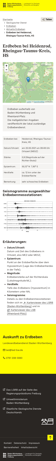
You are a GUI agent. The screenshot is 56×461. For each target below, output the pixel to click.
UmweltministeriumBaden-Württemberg (17, 401)
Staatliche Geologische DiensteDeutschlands (23, 410)
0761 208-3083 (14, 357)
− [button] (6, 69)
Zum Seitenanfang (50, 438)
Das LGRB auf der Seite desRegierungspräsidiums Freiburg (23, 391)
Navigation (51, 5)
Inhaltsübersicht (29, 447)
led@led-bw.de (14, 350)
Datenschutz (20, 443)
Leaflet (29, 102)
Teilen (49, 19)
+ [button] (6, 65)
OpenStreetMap (39, 102)
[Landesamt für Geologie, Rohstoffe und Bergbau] (22, 5)
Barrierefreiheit (11, 447)
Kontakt (8, 443)
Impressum (34, 443)
